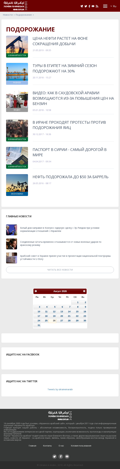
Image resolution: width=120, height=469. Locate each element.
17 (39, 316)
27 (61, 320)
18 (46, 316)
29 (77, 320)
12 (54, 311)
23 (85, 316)
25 (46, 320)
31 (39, 325)
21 (69, 316)
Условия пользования (81, 445)
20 (61, 316)
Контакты (47, 445)
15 (77, 311)
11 (46, 311)
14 (69, 311)
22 (77, 316)
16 (85, 311)
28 (69, 320)
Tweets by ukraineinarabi (60, 389)
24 (39, 320)
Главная (32, 445)
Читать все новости (60, 269)
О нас (61, 445)
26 (54, 320)
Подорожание (24, 14)
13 (61, 311)
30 (85, 320)
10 (39, 311)
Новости (8, 14)
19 (54, 316)
